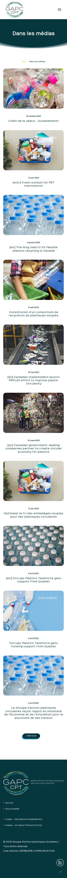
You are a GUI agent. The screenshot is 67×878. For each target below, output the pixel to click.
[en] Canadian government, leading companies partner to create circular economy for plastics (33, 449)
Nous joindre (12, 809)
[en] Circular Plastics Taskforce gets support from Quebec (33, 580)
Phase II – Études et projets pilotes (23, 825)
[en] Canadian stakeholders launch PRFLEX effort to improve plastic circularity (33, 380)
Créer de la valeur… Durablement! (33, 121)
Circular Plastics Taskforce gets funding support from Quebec (33, 645)
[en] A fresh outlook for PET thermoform (33, 184)
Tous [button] (24, 61)
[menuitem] (23, 61)
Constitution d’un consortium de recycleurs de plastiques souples (33, 314)
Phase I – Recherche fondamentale (23, 819)
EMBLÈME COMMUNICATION (38, 851)
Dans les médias (48, 76)
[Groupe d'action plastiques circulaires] (14, 9)
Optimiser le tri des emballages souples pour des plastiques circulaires (33, 515)
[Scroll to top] (60, 871)
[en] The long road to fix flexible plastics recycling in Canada (33, 249)
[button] (59, 9)
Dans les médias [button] (37, 61)
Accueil (9, 803)
